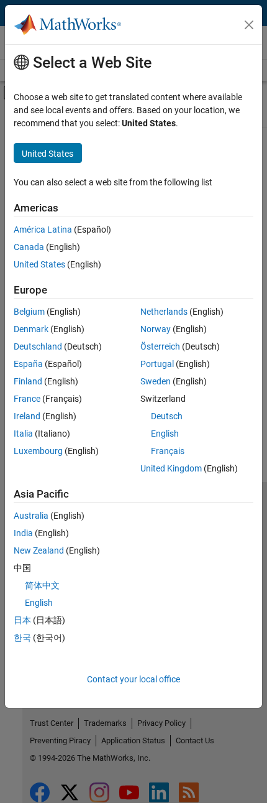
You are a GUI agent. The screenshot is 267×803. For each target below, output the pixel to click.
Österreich (160, 346)
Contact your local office (133, 679)
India (23, 533)
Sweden (155, 381)
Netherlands (164, 312)
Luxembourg (38, 451)
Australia (31, 516)
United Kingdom (171, 468)
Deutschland (38, 346)
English (165, 434)
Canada (29, 247)
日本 (22, 620)
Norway (155, 329)
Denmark (31, 329)
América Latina (43, 229)
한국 (22, 638)
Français (167, 451)
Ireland (27, 416)
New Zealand (39, 550)
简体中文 (42, 585)
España (28, 364)
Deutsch (167, 416)
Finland (28, 381)
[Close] (249, 25)
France (27, 399)
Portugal (157, 364)
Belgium (29, 312)
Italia (23, 434)
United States (39, 264)
